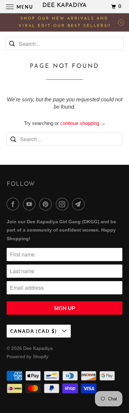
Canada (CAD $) (34, 331)
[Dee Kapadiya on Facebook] (14, 204)
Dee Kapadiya (38, 348)
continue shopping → (83, 123)
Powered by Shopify (27, 356)
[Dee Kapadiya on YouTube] (30, 204)
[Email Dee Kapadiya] (79, 204)
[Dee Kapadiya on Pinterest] (47, 204)
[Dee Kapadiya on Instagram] (63, 204)
